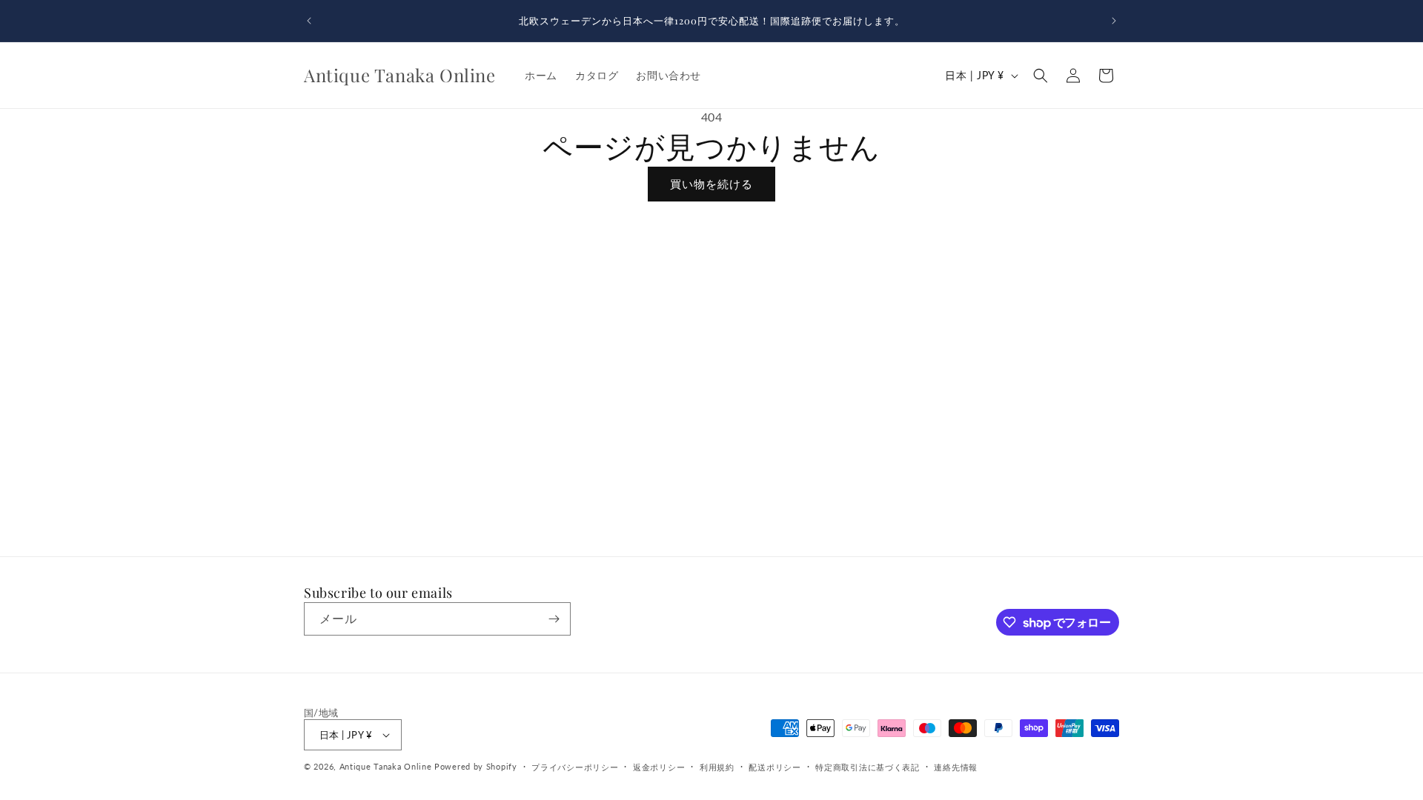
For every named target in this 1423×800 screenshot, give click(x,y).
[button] (1040, 75)
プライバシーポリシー (574, 767)
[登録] (553, 619)
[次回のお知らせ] (1114, 21)
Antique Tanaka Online (385, 766)
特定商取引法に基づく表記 (867, 767)
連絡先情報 (956, 767)
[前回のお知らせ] (309, 21)
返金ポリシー (659, 767)
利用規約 (717, 767)
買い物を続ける (711, 183)
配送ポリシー (774, 767)
